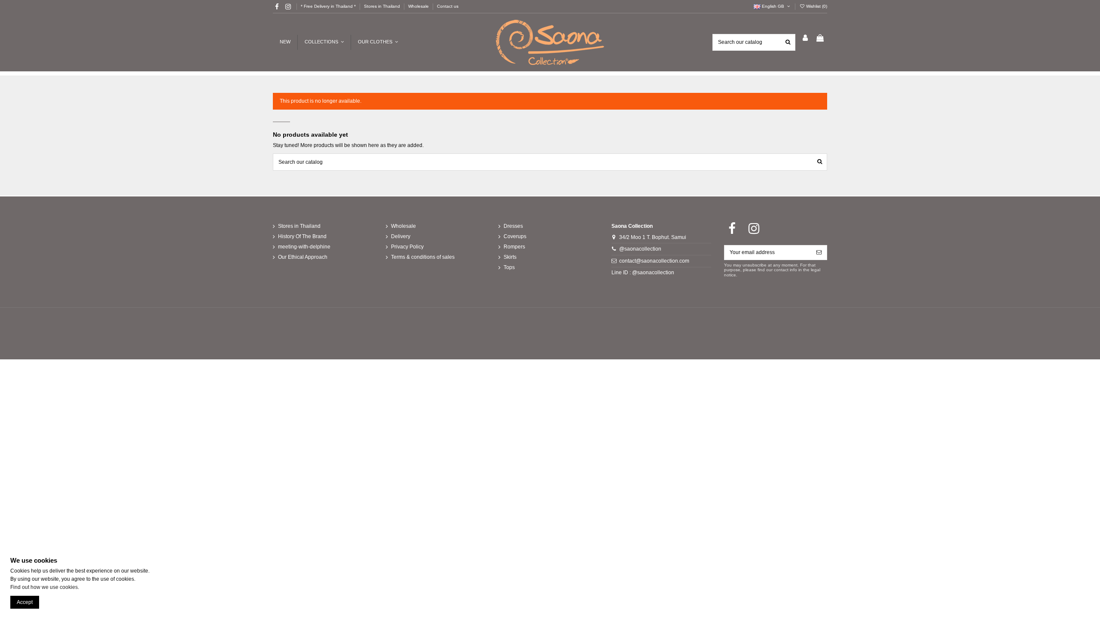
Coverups (515, 236)
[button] (378, 42)
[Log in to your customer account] (805, 38)
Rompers (514, 247)
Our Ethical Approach (302, 257)
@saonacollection (640, 249)
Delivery (400, 236)
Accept (25, 602)
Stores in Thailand (382, 6)
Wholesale (419, 6)
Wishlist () (816, 6)
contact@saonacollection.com (654, 261)
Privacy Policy (407, 247)
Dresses (513, 226)
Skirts (510, 257)
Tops (509, 267)
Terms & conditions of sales (423, 257)
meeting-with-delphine (304, 247)
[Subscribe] (819, 252)
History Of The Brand (302, 236)
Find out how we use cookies (44, 587)
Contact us (447, 6)
